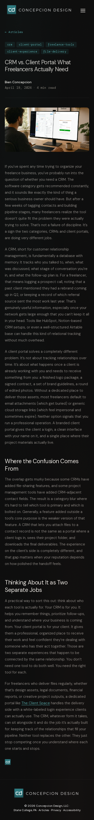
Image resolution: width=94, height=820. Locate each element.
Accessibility (72, 810)
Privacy (56, 810)
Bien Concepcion (18, 82)
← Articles (14, 32)
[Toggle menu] (83, 10)
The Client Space (35, 703)
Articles (44, 810)
